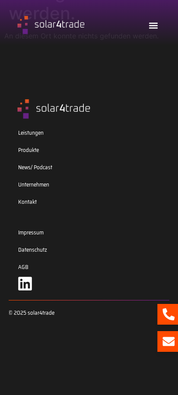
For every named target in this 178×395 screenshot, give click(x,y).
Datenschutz (32, 249)
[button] (153, 25)
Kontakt (27, 201)
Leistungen (31, 132)
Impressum (31, 232)
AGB (23, 267)
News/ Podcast (35, 167)
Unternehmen (33, 184)
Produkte (28, 150)
